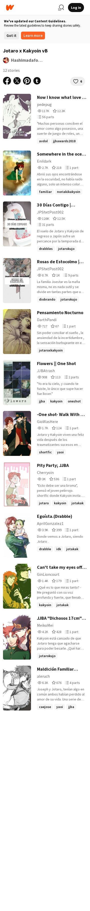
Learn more (33, 35)
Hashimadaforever (30, 60)
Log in (76, 7)
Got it (11, 35)
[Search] (61, 8)
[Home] (30, 8)
